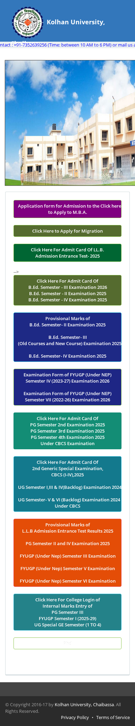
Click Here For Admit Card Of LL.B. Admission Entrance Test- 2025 (67, 253)
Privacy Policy (75, 717)
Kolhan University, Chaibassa (84, 704)
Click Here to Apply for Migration (67, 231)
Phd (67, 643)
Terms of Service (113, 717)
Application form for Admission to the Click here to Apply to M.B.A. (69, 209)
